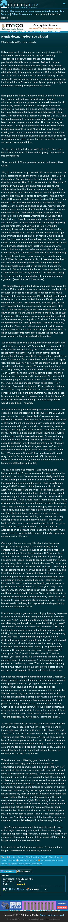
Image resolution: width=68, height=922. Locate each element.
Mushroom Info (18, 11)
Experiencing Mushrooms (43, 11)
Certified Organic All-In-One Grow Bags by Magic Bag (34, 857)
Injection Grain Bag (28, 860)
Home (4, 11)
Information (9, 871)
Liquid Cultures (8, 860)
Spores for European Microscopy (26, 864)
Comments (25, 871)
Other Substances (22, 14)
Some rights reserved (52, 915)
